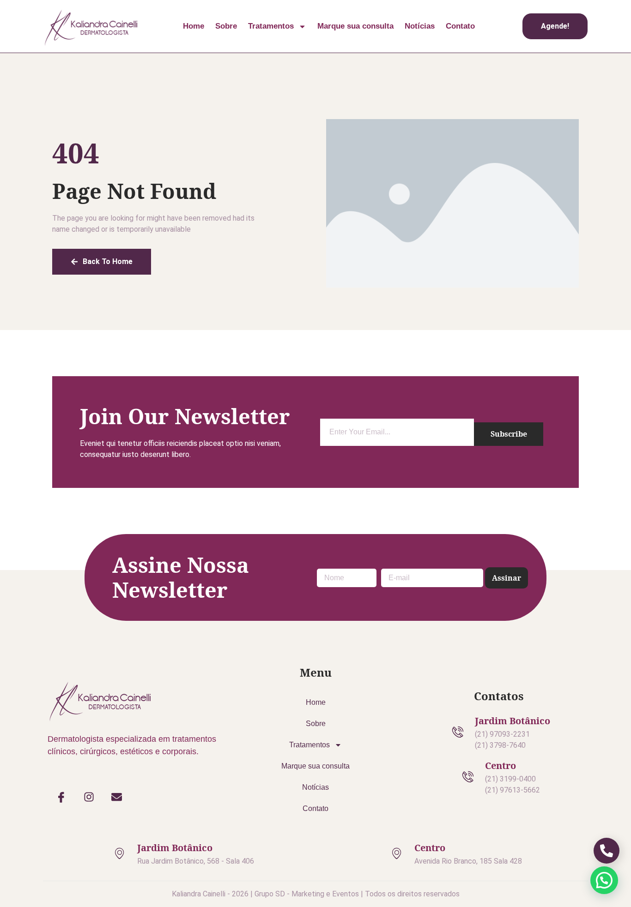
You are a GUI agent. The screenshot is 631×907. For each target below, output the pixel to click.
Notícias (420, 26)
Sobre (226, 26)
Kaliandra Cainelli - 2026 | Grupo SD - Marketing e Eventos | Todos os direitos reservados (316, 893)
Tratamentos (271, 26)
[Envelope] (117, 797)
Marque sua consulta (355, 26)
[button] (604, 880)
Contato (460, 26)
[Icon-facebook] (61, 797)
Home (193, 26)
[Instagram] (89, 797)
